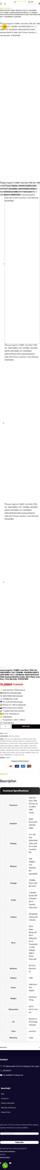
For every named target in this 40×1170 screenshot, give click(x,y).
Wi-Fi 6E (21, 755)
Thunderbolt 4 (9, 755)
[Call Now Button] (5, 1165)
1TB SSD (8, 741)
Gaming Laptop (18, 746)
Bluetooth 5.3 (4, 743)
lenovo (7, 758)
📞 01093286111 (5, 1070)
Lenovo (17, 736)
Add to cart (26, 726)
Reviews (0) (3, 1047)
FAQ (2, 1094)
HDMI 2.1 (26, 746)
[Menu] (1, 4)
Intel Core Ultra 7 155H (28, 748)
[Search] (5, 4)
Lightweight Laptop (12, 750)
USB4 (16, 755)
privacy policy (5, 1157)
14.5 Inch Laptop (26, 739)
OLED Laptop (11, 753)
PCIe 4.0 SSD (20, 753)
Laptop (11, 736)
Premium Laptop (30, 753)
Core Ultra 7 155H (16, 743)
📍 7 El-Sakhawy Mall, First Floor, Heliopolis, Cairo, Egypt (19, 1066)
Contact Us (5, 1098)
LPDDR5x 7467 (24, 750)
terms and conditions (7, 1151)
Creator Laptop (28, 743)
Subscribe (19, 1142)
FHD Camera (9, 746)
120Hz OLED (16, 739)
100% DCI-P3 (8, 739)
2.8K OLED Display (18, 741)
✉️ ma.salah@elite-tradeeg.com (11, 1075)
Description (3, 774)
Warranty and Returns (8, 1107)
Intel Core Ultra (13, 748)
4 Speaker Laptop (30, 741)
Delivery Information (8, 1103)
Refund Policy (5, 1112)
